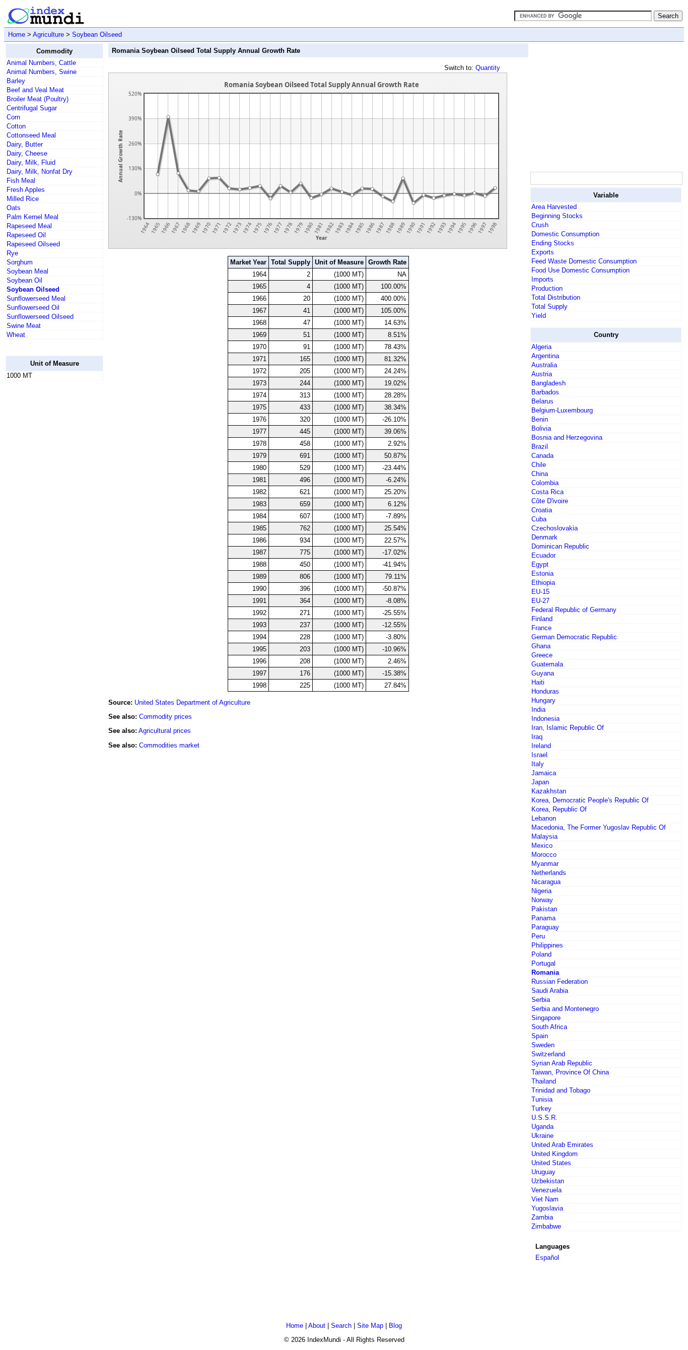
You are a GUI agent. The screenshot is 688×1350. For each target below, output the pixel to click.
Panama (543, 918)
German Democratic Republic (574, 637)
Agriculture (48, 34)
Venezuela (546, 1190)
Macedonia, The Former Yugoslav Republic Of (598, 827)
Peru (538, 936)
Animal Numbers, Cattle (41, 62)
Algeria (541, 347)
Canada (542, 455)
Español (547, 1257)
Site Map (370, 1325)
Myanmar (545, 863)
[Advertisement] (46, 539)
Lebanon (543, 818)
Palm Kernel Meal (32, 217)
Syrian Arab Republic (561, 1063)
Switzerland (548, 1054)
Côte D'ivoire (549, 501)
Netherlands (548, 872)
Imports (542, 279)
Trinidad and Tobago (560, 1090)
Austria (541, 374)
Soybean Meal (27, 271)
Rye (12, 253)
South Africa (549, 1027)
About (316, 1325)
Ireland (541, 746)
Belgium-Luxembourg (562, 410)
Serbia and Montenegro (565, 1008)
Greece (542, 655)
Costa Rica (547, 492)
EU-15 (540, 591)
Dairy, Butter (25, 144)
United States (551, 1163)
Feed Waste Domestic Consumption (584, 261)
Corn (13, 117)
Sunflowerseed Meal (36, 298)
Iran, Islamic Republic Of (567, 727)
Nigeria (541, 891)
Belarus (542, 401)
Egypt (539, 564)
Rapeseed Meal (29, 226)
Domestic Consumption (565, 234)
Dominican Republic (560, 546)
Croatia (541, 510)
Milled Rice (23, 198)
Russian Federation (559, 981)
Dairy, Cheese (27, 153)
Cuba (538, 519)
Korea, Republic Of (559, 809)
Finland (542, 619)
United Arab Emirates (562, 1145)
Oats (14, 208)
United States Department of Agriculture (192, 702)
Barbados (545, 392)
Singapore (546, 1018)
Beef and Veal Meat (35, 90)
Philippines (547, 945)
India (538, 709)
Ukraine (542, 1135)
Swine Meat (24, 325)
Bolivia (541, 428)
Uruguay (543, 1172)
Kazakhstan (548, 791)
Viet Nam (545, 1199)
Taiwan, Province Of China (570, 1072)
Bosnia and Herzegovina (566, 437)
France (541, 628)
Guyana (542, 673)
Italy (537, 764)
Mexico (542, 845)
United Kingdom (554, 1154)
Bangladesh (548, 383)
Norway (542, 900)
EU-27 (540, 600)
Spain (539, 1036)
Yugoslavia (547, 1208)
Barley (16, 81)
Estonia (542, 573)
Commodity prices (165, 716)
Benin (539, 419)
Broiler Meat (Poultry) (37, 99)
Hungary (543, 700)
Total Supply (549, 306)
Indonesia (545, 718)
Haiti (537, 682)
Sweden (543, 1045)
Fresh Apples (26, 189)
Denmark (544, 537)
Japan (540, 782)
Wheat (16, 335)
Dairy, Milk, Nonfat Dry (40, 171)
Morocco (544, 854)
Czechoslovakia (554, 528)
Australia (544, 365)
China (539, 474)
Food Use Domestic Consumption (580, 270)
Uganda (542, 1126)
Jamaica (543, 773)
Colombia (545, 483)
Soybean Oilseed (97, 34)
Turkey (541, 1108)
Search (341, 1325)
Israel (539, 755)
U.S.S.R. (544, 1117)
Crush (539, 225)
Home (16, 34)
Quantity (487, 68)
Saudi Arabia (549, 990)
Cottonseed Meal (31, 135)
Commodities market (169, 745)
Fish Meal (21, 180)
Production (547, 288)
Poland (541, 954)
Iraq (536, 736)
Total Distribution (555, 297)
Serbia (540, 999)
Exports (542, 252)
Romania (545, 972)
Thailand (543, 1081)
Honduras (545, 691)
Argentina (545, 356)
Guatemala (547, 664)
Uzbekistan (547, 1181)
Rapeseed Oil (26, 235)
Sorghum (20, 262)
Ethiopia (543, 582)
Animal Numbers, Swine (42, 72)
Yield (538, 315)
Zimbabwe (546, 1226)
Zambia (542, 1217)
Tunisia (542, 1099)
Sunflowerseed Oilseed (40, 316)
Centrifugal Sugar (32, 108)
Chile (538, 464)
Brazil (539, 446)
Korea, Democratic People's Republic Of (590, 800)
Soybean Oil (24, 280)
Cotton (16, 126)
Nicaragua (546, 882)
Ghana (541, 646)
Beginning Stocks (557, 216)
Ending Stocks (552, 243)
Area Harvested (554, 207)
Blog (395, 1325)
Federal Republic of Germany (573, 610)
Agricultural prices (165, 730)
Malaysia (544, 836)
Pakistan (544, 909)
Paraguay (545, 927)
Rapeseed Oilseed (33, 244)
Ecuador (543, 555)
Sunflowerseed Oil (33, 307)
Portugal (543, 963)
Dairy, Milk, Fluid (31, 162)
